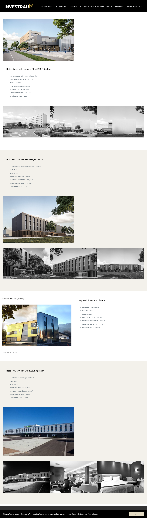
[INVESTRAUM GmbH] (19, 6)
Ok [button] (136, 514)
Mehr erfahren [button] (92, 514)
